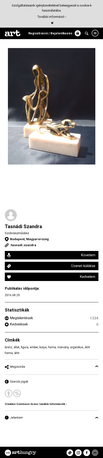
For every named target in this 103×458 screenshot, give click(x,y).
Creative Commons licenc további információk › (36, 404)
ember (34, 347)
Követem (88, 255)
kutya (43, 347)
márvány (63, 347)
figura (24, 347)
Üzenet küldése (83, 266)
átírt (16, 353)
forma (52, 347)
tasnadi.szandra (23, 245)
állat (16, 347)
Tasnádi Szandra (23, 226)
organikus (76, 347)
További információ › (51, 16)
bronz (8, 347)
